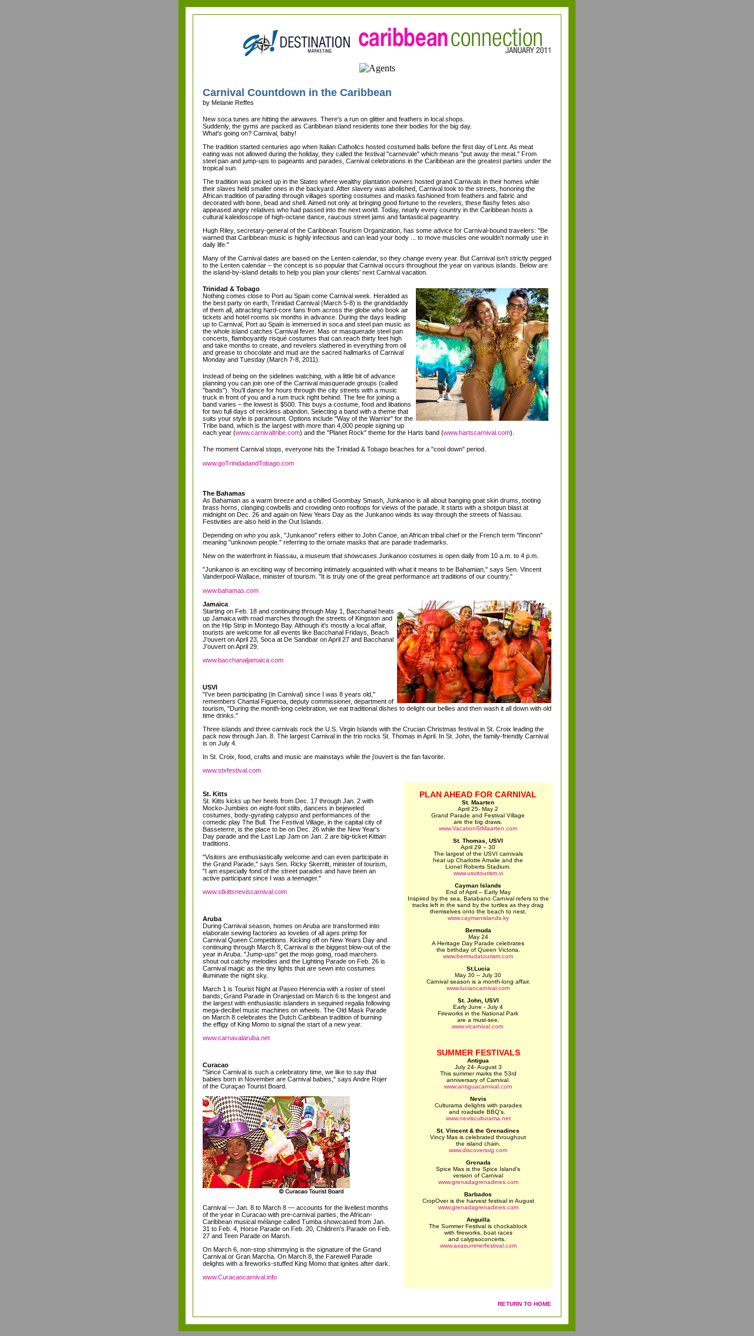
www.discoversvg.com (478, 1150)
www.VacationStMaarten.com (478, 828)
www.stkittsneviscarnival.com (245, 891)
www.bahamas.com (231, 590)
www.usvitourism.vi (478, 873)
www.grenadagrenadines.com (478, 1182)
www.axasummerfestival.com (478, 1245)
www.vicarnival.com (478, 1026)
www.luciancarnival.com (478, 988)
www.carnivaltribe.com (268, 432)
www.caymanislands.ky (478, 918)
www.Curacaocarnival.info (240, 1277)
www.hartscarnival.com (477, 432)
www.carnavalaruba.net (236, 1037)
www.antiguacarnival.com (478, 1086)
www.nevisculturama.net (478, 1118)
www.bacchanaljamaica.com (243, 660)
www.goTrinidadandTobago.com (248, 463)
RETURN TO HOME (524, 1304)
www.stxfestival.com (232, 770)
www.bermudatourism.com (478, 956)
